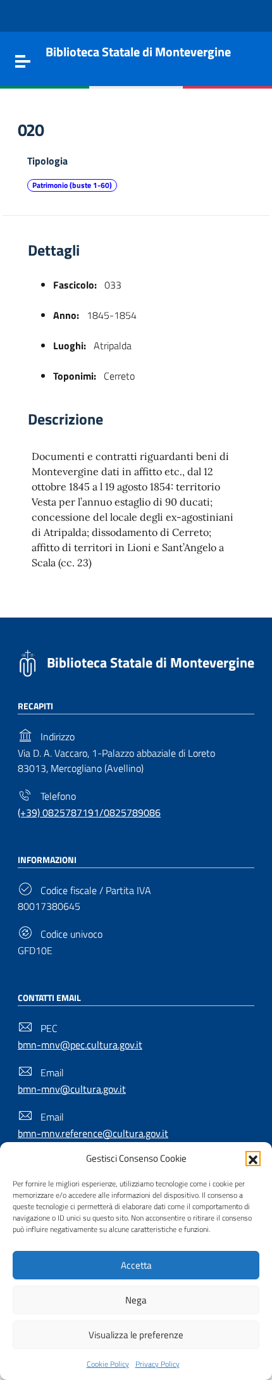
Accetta (136, 1265)
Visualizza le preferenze (136, 1334)
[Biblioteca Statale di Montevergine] (27, 661)
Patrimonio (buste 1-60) (72, 185)
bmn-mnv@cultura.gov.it (72, 1089)
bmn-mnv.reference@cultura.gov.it (93, 1133)
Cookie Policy (108, 1364)
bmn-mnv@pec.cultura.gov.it (80, 1044)
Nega (136, 1300)
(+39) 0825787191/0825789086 (89, 812)
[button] (253, 1158)
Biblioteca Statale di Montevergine (150, 662)
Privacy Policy (157, 1364)
